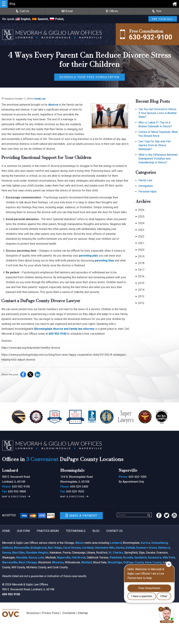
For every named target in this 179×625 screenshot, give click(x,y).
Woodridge (115, 562)
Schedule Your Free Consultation (89, 77)
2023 (140, 230)
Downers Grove (146, 547)
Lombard (115, 542)
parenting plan (88, 255)
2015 (140, 283)
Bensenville (21, 547)
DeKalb (130, 547)
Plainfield (116, 557)
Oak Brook (79, 557)
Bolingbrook (39, 547)
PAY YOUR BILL (162, 19)
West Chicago (28, 562)
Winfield (86, 562)
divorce (53, 104)
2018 (140, 263)
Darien (120, 547)
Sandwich (140, 557)
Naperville (63, 557)
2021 (140, 243)
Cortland (87, 547)
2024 (140, 223)
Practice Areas (48, 531)
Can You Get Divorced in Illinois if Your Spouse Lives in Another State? (157, 113)
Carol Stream (72, 547)
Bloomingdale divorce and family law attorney (64, 328)
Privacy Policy (50, 613)
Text (158, 11)
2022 (140, 236)
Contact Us (114, 531)
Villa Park (169, 557)
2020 (140, 249)
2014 (140, 289)
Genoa (6, 552)
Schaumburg (159, 542)
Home (6, 531)
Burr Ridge (55, 547)
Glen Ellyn (18, 552)
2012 (140, 303)
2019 (140, 256)
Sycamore (154, 557)
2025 (140, 216)
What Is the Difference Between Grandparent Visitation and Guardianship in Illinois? (158, 158)
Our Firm (23, 531)
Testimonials (75, 531)
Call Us (24, 11)
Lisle (41, 557)
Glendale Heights (37, 552)
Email (69, 11)
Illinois (79, 542)
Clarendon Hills (104, 547)
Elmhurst (164, 547)
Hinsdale (21, 557)
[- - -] (4, 4)
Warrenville (9, 562)
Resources (33, 613)
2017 (140, 269)
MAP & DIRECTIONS (14, 496)
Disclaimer (69, 613)
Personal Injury (147, 191)
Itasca (32, 557)
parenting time (104, 260)
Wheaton (58, 562)
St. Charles (116, 552)
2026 (140, 210)
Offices (113, 11)
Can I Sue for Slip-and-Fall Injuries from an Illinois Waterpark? (154, 145)
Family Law (40, 98)
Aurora (145, 542)
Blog (95, 531)
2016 (140, 276)
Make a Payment (83, 515)
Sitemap (83, 613)
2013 (140, 296)
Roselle (128, 557)
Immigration (145, 186)
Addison (7, 547)
